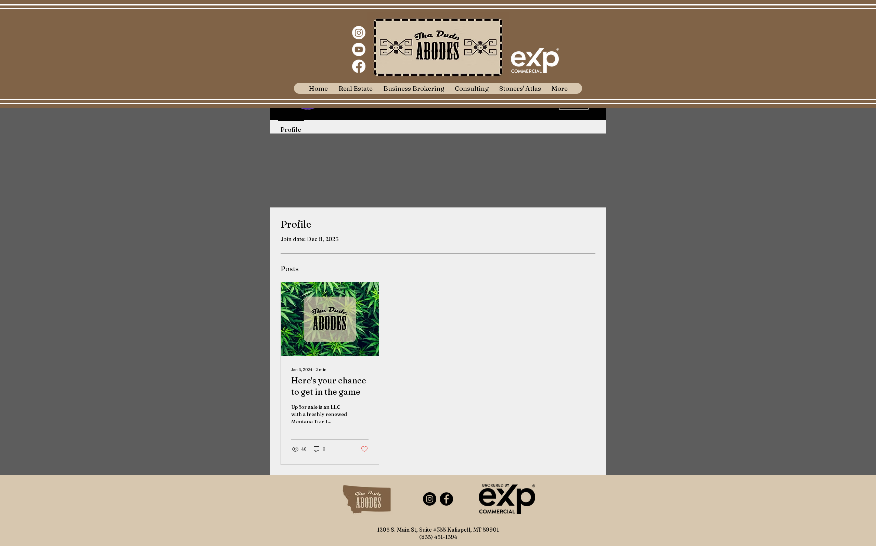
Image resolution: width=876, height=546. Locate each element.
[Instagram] (358, 32)
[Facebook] (358, 66)
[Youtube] (358, 49)
